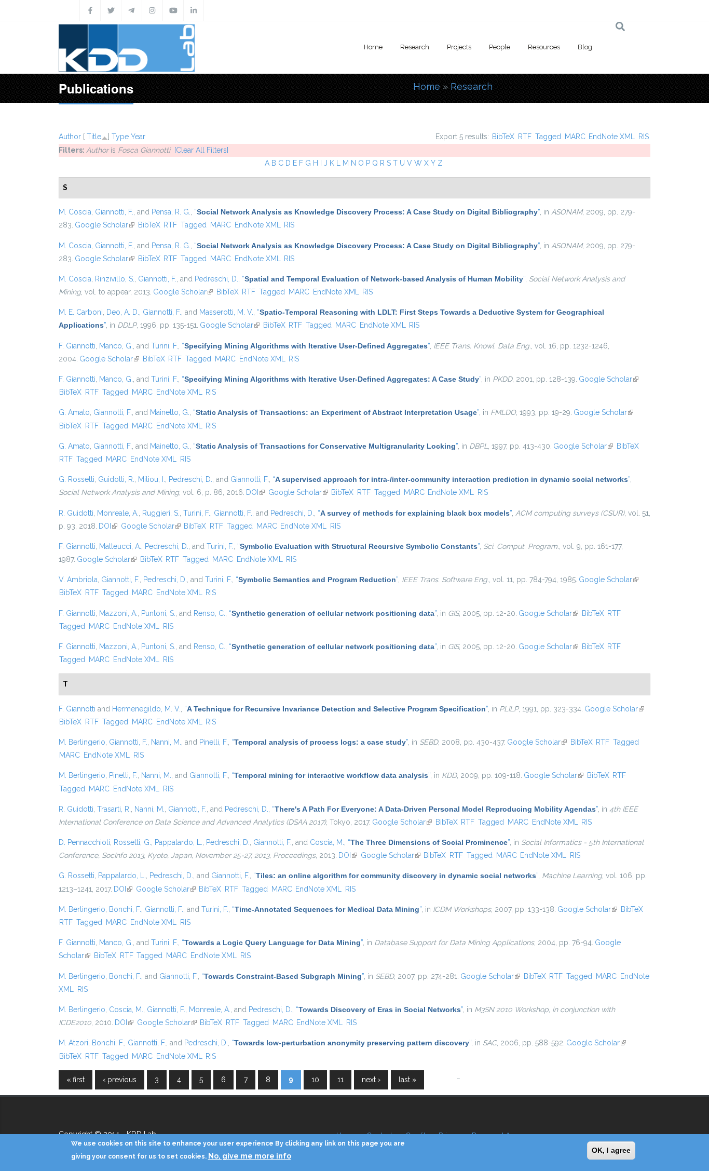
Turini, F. (164, 346)
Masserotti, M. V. (226, 312)
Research (414, 47)
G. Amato (74, 412)
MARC (575, 136)
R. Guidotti (76, 513)
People (499, 47)
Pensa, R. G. (171, 212)
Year (138, 136)
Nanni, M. (166, 742)
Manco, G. (116, 346)
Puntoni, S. (158, 613)
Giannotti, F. (114, 212)
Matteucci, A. (120, 546)
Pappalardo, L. (178, 842)
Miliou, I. (151, 479)
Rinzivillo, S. (114, 279)
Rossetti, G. (132, 842)
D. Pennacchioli (84, 842)
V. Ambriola (78, 579)
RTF (524, 136)
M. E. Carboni (81, 312)
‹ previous (120, 1079)
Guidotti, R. (116, 479)
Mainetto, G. (169, 412)
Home (373, 47)
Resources (544, 47)
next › (371, 1079)
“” (367, 212)
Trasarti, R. (114, 809)
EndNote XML (612, 136)
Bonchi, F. (125, 909)
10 (315, 1079)
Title (94, 136)
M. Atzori (73, 1043)
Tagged (548, 136)
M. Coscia (75, 212)
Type (120, 136)
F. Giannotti (77, 346)
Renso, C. (209, 613)
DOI (255, 492)
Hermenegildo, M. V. (146, 709)
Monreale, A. (118, 513)
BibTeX (503, 136)
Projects (459, 47)
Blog (585, 47)
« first (75, 1079)
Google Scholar (104, 225)
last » (407, 1079)
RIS (643, 136)
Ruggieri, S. (161, 513)
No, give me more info (249, 1156)
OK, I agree (611, 1150)
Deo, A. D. (122, 312)
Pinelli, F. (213, 742)
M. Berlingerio (82, 742)
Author (70, 136)
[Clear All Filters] (201, 150)
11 (340, 1079)
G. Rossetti (76, 479)
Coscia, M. (327, 842)
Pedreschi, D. (216, 279)
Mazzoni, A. (118, 613)
